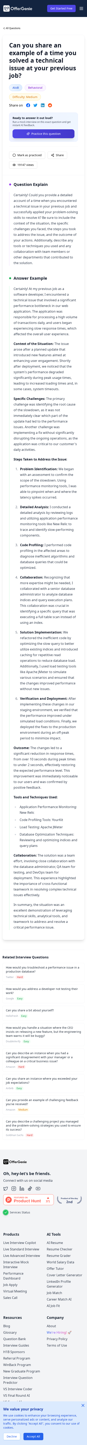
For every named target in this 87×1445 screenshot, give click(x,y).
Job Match (54, 1293)
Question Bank (14, 1339)
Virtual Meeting (15, 1291)
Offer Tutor (55, 1268)
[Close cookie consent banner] (83, 1405)
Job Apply (10, 1285)
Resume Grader (59, 1255)
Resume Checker (59, 1249)
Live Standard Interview (21, 1249)
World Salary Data (60, 1262)
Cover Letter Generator (64, 1275)
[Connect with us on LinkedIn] (21, 1188)
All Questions (13, 28)
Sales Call (10, 1297)
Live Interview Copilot (19, 1243)
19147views (25, 165)
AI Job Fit (53, 1306)
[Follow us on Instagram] (13, 1188)
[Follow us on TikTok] (30, 1188)
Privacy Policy (57, 1339)
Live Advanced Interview (21, 1255)
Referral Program (16, 1358)
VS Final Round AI (16, 1395)
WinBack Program (17, 1365)
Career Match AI (59, 1299)
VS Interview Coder (17, 1389)
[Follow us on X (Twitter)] (5, 1188)
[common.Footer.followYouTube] (38, 1188)
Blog (6, 1326)
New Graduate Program (21, 1371)
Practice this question (46, 134)
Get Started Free (61, 8)
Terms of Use (57, 1345)
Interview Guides (16, 1345)
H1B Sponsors (14, 1352)
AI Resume (55, 1243)
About (51, 1326)
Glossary (10, 1332)
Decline (12, 1436)
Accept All (33, 1436)
